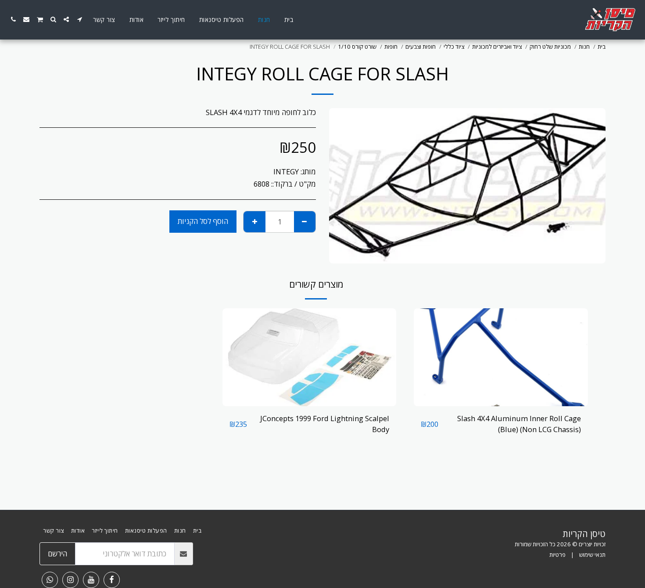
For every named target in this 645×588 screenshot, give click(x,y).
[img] (501, 357)
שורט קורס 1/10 (357, 47)
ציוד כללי (454, 47)
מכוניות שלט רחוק (550, 47)
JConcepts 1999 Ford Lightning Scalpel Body (324, 423)
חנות (584, 47)
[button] (79, 19)
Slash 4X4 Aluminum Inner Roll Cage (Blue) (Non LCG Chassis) (519, 423)
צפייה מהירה (501, 401)
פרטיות (557, 555)
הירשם (57, 553)
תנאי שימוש (592, 555)
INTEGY (286, 171)
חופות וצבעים (420, 47)
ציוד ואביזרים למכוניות (497, 47)
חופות (391, 47)
